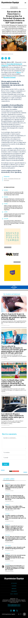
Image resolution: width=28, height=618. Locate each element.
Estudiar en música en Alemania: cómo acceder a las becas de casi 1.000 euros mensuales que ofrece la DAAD (15, 517)
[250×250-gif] (12, 236)
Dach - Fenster (8, 545)
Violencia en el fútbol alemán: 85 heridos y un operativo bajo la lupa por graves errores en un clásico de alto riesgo (15, 497)
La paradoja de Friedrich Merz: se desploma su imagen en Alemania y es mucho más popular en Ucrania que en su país (15, 567)
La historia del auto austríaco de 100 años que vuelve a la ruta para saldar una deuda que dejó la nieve (14, 193)
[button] (25, 2)
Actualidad (7, 483)
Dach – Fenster (14, 593)
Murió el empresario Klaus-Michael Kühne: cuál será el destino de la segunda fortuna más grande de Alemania (15, 487)
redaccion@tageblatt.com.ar (14, 604)
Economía (14, 585)
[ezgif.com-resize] (12, 255)
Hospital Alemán (9, 77)
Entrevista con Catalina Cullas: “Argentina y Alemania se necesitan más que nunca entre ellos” (15, 507)
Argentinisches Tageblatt (10, 614)
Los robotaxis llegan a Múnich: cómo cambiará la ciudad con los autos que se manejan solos (12, 416)
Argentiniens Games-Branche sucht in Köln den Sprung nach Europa (15, 548)
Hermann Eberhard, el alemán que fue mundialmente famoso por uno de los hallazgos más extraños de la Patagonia (14, 200)
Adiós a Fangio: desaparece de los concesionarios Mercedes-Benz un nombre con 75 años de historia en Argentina (13, 207)
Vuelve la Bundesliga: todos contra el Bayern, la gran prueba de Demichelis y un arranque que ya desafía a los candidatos (13, 383)
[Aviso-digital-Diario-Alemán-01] (14, 471)
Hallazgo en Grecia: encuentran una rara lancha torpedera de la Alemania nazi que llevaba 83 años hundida (15, 557)
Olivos (18, 72)
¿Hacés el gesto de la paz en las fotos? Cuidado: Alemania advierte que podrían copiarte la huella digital (14, 215)
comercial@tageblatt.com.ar (14, 605)
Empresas (14, 588)
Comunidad (14, 7)
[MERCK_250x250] (12, 273)
